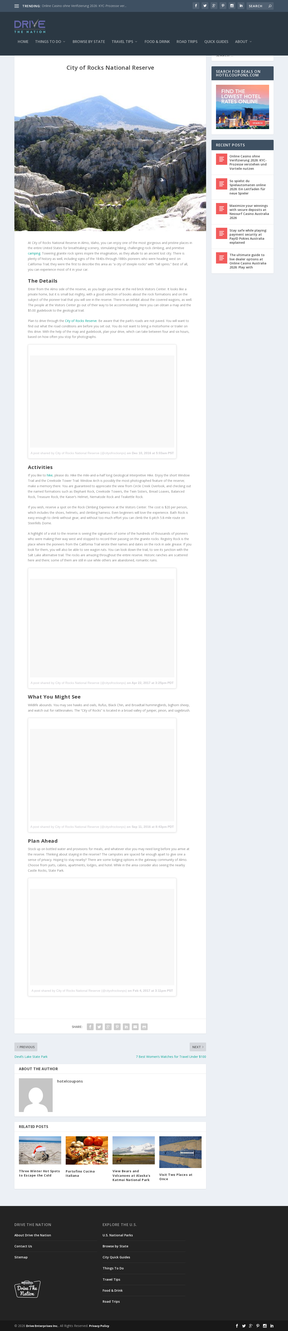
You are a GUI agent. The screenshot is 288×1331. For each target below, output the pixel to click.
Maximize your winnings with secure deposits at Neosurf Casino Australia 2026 (249, 211)
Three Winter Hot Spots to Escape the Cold (39, 1173)
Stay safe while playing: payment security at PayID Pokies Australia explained (248, 236)
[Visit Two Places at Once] (180, 1152)
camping (34, 253)
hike (50, 475)
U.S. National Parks (118, 1235)
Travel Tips (122, 42)
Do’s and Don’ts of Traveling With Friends (72, 6)
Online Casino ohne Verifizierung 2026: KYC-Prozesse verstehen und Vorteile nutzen (248, 162)
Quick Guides (216, 42)
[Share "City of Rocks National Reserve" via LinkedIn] (126, 1026)
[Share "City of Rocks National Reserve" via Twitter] (99, 1026)
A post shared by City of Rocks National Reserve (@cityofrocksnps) (78, 453)
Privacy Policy (99, 1326)
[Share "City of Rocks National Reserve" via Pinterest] (117, 1026)
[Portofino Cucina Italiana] (87, 1150)
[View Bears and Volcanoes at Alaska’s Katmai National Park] (133, 1150)
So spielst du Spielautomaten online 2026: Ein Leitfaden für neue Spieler (248, 187)
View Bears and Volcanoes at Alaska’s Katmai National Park (131, 1175)
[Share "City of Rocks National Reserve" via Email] (135, 1026)
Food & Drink (157, 42)
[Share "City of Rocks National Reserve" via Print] (144, 1026)
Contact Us (23, 1246)
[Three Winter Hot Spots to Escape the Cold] (40, 1150)
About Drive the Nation (32, 1235)
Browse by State (89, 42)
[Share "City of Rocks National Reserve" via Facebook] (90, 1026)
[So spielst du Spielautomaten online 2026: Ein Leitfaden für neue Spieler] (221, 184)
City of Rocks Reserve (80, 321)
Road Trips (187, 42)
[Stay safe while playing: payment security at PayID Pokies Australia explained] (221, 233)
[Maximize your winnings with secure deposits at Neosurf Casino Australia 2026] (221, 208)
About (241, 42)
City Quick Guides (116, 1257)
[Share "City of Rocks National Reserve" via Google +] (108, 1026)
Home (23, 42)
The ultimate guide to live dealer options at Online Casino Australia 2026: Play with (248, 261)
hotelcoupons (70, 1081)
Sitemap (21, 1257)
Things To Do (48, 42)
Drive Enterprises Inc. (42, 1326)
